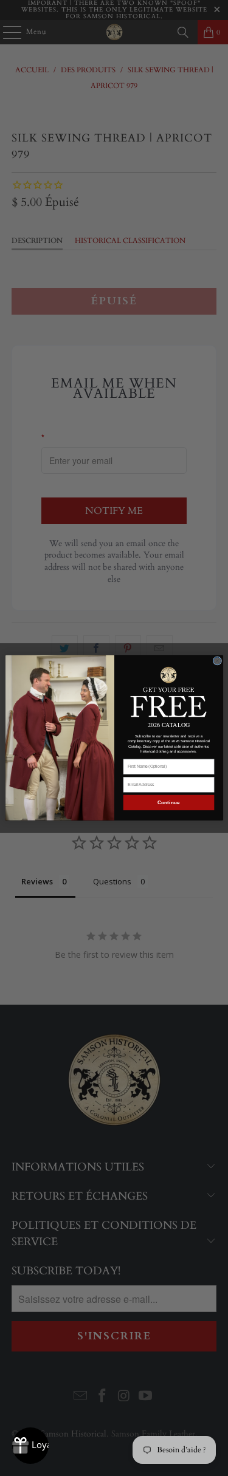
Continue (168, 802)
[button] (168, 691)
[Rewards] (30, 1445)
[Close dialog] (217, 661)
